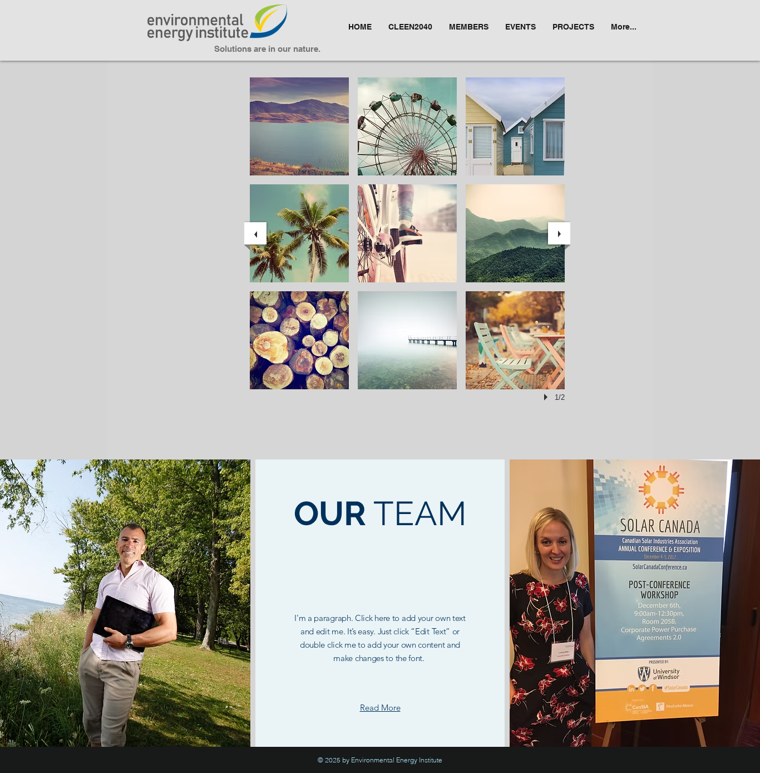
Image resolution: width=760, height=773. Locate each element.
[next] (559, 233)
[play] (547, 397)
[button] (299, 126)
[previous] (255, 233)
